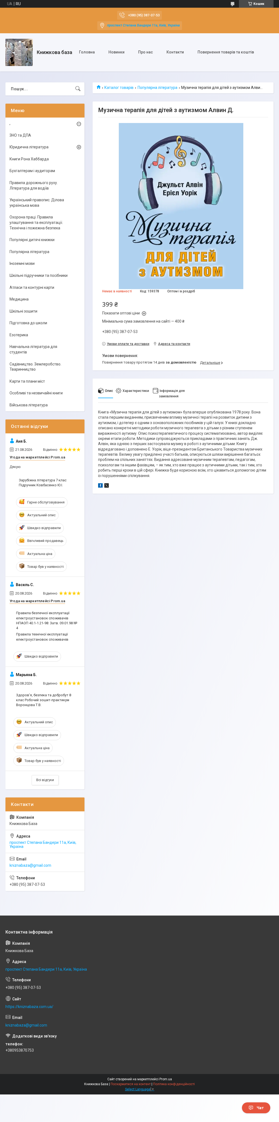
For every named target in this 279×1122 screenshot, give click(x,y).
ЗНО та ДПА (20, 135)
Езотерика (19, 335)
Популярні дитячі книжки (32, 240)
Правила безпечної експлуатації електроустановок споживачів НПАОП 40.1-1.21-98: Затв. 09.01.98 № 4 (46, 620)
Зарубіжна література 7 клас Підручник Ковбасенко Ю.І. (42, 482)
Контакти (175, 52)
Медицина (19, 299)
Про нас (145, 52)
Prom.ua (165, 1079)
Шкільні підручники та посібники (39, 275)
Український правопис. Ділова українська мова (37, 203)
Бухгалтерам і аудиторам (32, 171)
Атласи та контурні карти (32, 287)
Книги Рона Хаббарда (29, 159)
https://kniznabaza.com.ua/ (29, 1006)
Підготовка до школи (28, 323)
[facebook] (100, 486)
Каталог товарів (119, 87)
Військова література (29, 405)
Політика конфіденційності (174, 1084)
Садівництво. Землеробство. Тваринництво (35, 367)
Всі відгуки (45, 780)
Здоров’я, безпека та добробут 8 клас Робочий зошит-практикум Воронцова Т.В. (43, 700)
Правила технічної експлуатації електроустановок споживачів (42, 636)
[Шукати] (77, 88)
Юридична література (29, 147)
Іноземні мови (22, 263)
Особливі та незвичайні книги (36, 393)
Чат (260, 1108)
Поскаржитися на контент (131, 1084)
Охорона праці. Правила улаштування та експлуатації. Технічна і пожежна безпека (36, 222)
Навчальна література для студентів (33, 349)
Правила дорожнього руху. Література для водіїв (34, 185)
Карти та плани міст (27, 381)
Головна (87, 52)
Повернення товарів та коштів (226, 52)
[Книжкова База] (19, 52)
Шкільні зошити (23, 311)
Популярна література (157, 87)
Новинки (116, 52)
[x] (106, 486)
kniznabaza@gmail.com (30, 865)
